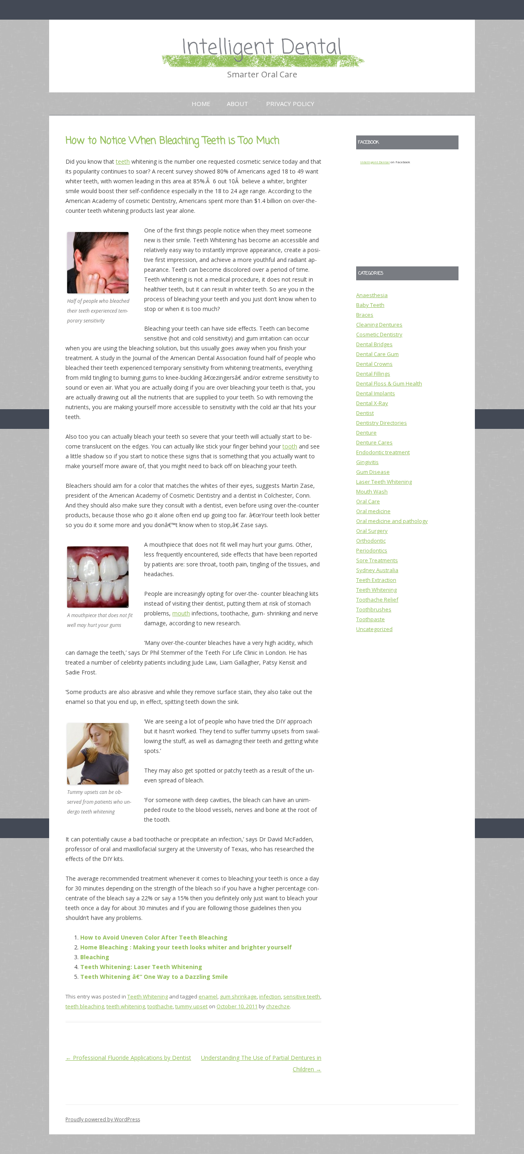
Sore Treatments (377, 560)
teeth (123, 161)
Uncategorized (374, 629)
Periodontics (371, 550)
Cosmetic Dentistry (379, 334)
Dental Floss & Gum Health (389, 383)
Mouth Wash (372, 491)
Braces (364, 314)
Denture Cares (374, 442)
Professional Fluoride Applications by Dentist (128, 1058)
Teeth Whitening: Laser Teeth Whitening (141, 967)
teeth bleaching (85, 1006)
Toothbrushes (373, 609)
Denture (366, 432)
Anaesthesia (372, 295)
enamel (208, 996)
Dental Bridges (374, 344)
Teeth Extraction (376, 580)
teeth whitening (125, 1006)
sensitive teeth (301, 996)
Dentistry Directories (381, 422)
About (237, 103)
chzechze (278, 1006)
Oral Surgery (372, 530)
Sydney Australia (377, 570)
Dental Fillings (373, 373)
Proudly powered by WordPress (103, 1119)
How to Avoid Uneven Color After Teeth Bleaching (154, 937)
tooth (289, 446)
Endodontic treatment (383, 452)
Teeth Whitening (147, 996)
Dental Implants (375, 393)
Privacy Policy (290, 103)
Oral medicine (373, 511)
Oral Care (368, 501)
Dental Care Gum (377, 354)
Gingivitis (367, 462)
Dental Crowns (374, 363)
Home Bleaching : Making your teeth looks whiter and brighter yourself (186, 947)
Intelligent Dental (262, 48)
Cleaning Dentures (379, 324)
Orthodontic (371, 540)
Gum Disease (373, 472)
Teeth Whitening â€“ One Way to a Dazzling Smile (154, 976)
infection (270, 996)
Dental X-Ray (372, 403)
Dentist (365, 413)
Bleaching (94, 957)
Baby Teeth (370, 305)
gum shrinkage (238, 996)
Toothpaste (370, 619)
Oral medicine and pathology (392, 521)
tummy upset (191, 1006)
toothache (160, 1006)
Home (201, 103)
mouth (181, 613)
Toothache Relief (377, 599)
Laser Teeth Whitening (384, 481)
